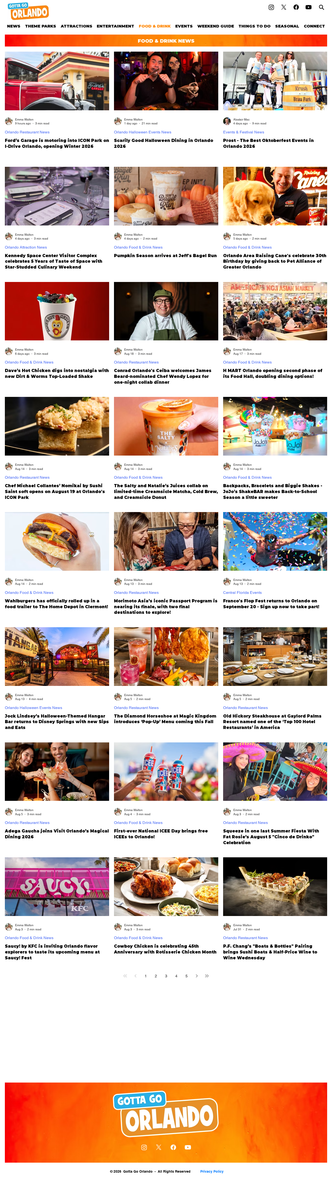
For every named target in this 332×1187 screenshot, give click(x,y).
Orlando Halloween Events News (142, 132)
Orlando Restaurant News (27, 132)
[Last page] (206, 976)
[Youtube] (308, 7)
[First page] (125, 976)
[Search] (321, 7)
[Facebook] (296, 7)
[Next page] (196, 976)
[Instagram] (271, 7)
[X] (283, 7)
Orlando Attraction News (26, 247)
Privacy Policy (212, 1171)
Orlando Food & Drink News (138, 247)
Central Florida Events (242, 592)
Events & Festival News (243, 132)
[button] (41, 26)
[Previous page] (135, 976)
